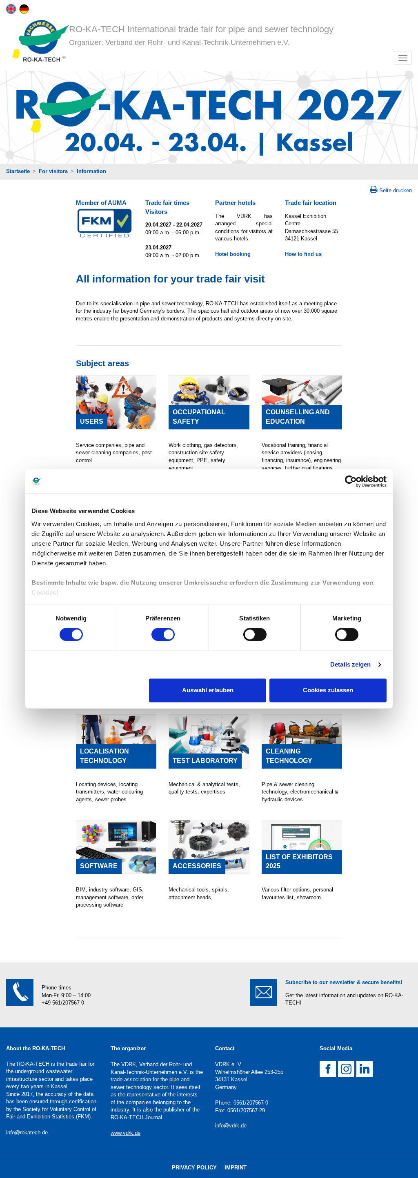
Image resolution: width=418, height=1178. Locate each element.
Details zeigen (350, 664)
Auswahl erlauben (207, 690)
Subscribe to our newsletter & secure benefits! (343, 982)
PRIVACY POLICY (194, 1168)
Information (91, 171)
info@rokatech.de (27, 1132)
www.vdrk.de (125, 1133)
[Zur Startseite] (37, 42)
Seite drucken (395, 190)
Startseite (18, 171)
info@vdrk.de (231, 1125)
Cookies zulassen (328, 690)
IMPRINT (236, 1168)
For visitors (53, 171)
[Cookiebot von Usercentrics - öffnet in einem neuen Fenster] (351, 481)
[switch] (163, 634)
